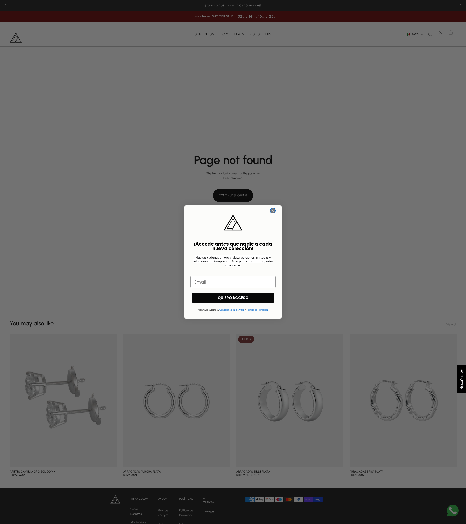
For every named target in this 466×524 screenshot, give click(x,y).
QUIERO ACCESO (233, 297)
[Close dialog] (272, 210)
